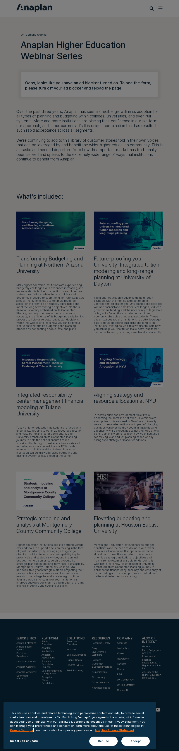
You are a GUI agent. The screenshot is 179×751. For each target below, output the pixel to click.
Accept (136, 741)
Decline (103, 741)
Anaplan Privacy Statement (114, 730)
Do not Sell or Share (24, 740)
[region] (79, 725)
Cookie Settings (21, 730)
